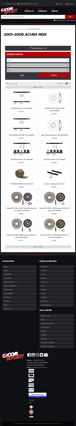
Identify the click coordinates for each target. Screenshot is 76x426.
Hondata (43, 290)
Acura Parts (7, 278)
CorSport (44, 270)
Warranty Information (47, 346)
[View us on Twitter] (41, 355)
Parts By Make (8, 293)
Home (6, 267)
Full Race (44, 278)
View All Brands (46, 305)
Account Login (45, 316)
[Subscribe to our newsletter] (46, 355)
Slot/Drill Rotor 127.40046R (22, 159)
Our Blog (7, 301)
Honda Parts (8, 274)
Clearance (7, 297)
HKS (42, 286)
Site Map (44, 339)
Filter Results (39, 48)
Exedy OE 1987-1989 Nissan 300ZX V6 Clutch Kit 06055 (54, 209)
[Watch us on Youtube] (33, 355)
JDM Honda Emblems (10, 286)
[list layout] (69, 83)
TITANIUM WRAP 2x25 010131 (22, 184)
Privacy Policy (45, 327)
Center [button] (54, 10)
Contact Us (7, 309)
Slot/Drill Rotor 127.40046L (54, 159)
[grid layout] (67, 83)
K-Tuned (43, 297)
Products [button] (29, 10)
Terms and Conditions (48, 343)
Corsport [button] (42, 10)
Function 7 (44, 282)
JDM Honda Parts (9, 282)
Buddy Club (44, 267)
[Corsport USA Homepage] (9, 10)
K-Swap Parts (8, 290)
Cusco (43, 274)
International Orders (47, 323)
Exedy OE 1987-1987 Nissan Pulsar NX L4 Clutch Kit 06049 (21, 209)
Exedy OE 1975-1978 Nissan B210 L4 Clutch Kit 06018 (54, 236)
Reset (22, 75)
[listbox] (38, 60)
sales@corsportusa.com (29, 4)
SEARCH (54, 75)
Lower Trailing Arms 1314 (54, 184)
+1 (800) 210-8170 (38, 360)
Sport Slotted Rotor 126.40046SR (54, 135)
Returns (43, 331)
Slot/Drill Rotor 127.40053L (22, 108)
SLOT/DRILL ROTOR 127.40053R (21, 135)
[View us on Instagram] (37, 355)
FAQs (5, 305)
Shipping (43, 335)
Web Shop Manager (56, 423)
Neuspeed (44, 301)
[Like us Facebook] (29, 355)
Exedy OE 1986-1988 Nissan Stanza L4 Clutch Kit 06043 (21, 236)
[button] (38, 17)
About (6, 270)
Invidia (43, 293)
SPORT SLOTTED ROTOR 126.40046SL (54, 109)
